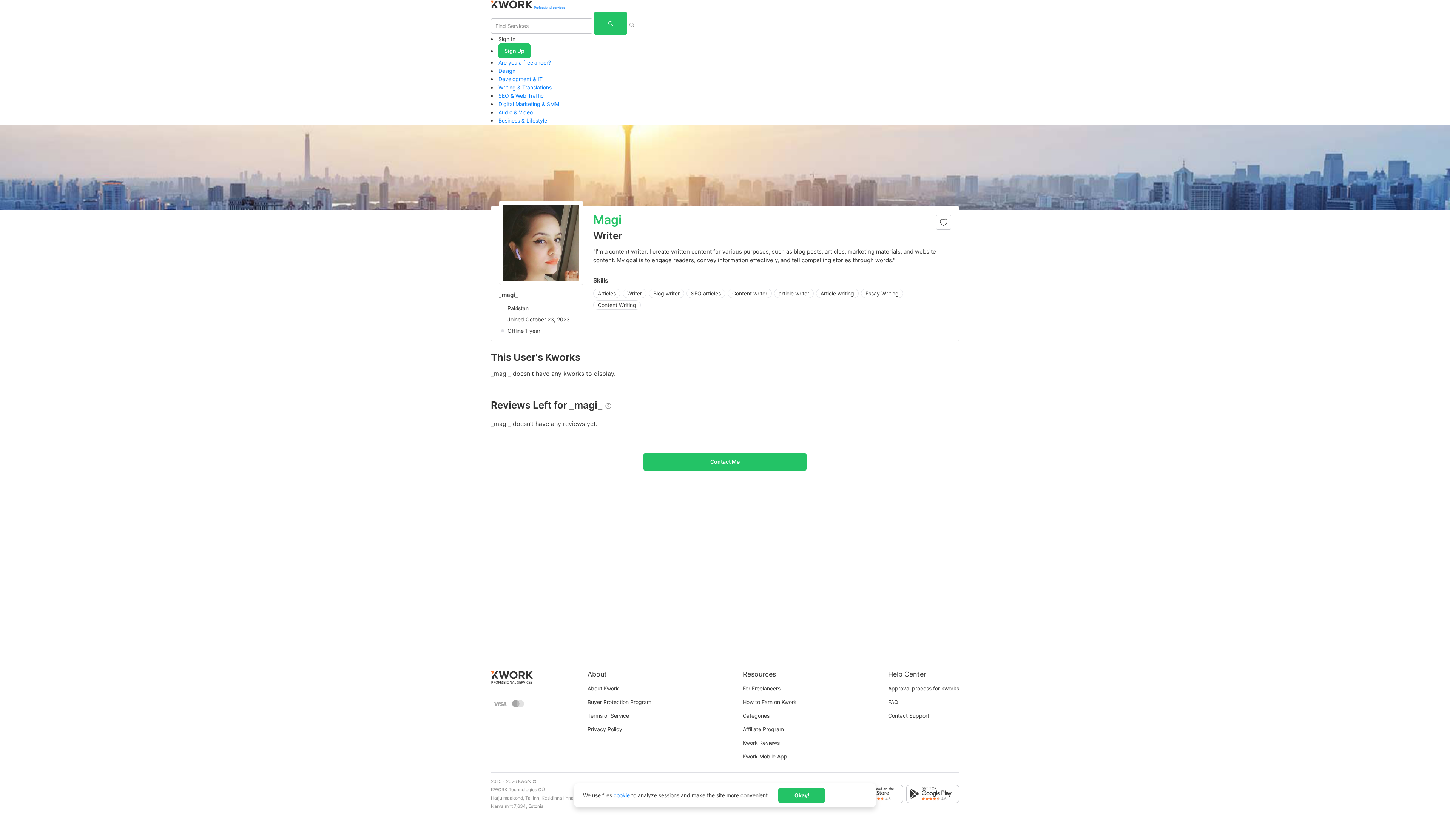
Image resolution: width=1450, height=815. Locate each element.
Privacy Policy (605, 729)
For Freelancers (762, 688)
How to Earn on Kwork (770, 702)
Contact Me (725, 461)
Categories (756, 715)
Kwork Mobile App (765, 756)
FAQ (893, 702)
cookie (622, 795)
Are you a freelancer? (524, 62)
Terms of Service (608, 715)
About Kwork (603, 688)
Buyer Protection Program (619, 702)
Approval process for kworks (923, 688)
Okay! (801, 795)
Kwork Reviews (761, 743)
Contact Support (908, 715)
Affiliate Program (763, 729)
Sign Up (514, 51)
